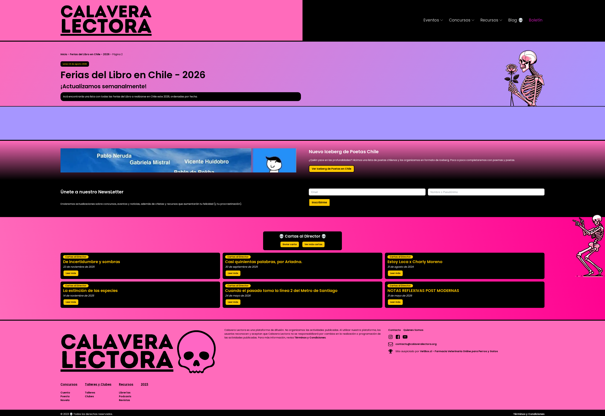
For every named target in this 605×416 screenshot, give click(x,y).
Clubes (89, 396)
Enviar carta (290, 244)
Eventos (431, 20)
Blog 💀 (515, 20)
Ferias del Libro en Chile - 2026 (89, 54)
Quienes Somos (413, 330)
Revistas (124, 400)
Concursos (459, 20)
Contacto (394, 330)
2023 (144, 384)
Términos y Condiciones (310, 337)
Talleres (90, 392)
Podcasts (125, 396)
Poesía (64, 396)
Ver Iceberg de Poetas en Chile (331, 169)
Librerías (124, 392)
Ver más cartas (313, 244)
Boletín (535, 20)
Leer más (71, 273)
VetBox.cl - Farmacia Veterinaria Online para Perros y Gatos (459, 351)
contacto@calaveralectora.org (416, 344)
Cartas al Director (75, 256)
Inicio (63, 54)
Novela (64, 400)
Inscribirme (319, 202)
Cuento (65, 392)
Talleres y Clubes (98, 384)
